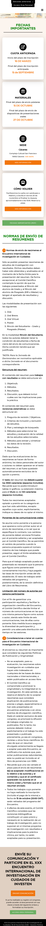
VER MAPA (29, 156)
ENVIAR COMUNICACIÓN (23, 893)
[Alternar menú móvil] (42, 10)
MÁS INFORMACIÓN (23, 162)
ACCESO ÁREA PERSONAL (23, 912)
